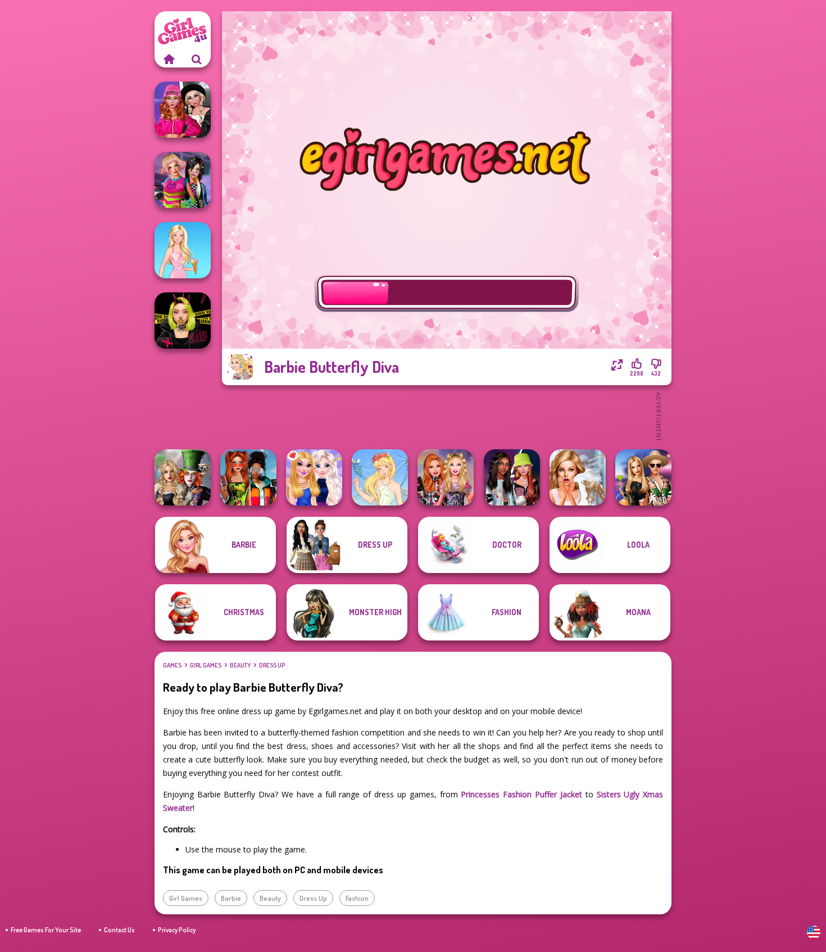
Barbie (231, 898)
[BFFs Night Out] (314, 477)
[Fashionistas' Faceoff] (512, 477)
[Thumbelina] (380, 477)
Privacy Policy (177, 930)
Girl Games (205, 665)
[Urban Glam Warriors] (183, 320)
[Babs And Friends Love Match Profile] (248, 477)
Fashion (357, 898)
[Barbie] (183, 250)
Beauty (240, 665)
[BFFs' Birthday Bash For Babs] (643, 477)
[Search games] (197, 59)
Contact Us (119, 930)
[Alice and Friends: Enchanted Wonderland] (183, 477)
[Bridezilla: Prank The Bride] (578, 477)
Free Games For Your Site (46, 930)
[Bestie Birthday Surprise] (445, 477)
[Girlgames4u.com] (169, 59)
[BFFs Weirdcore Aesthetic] (183, 180)
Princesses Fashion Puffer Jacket (521, 794)
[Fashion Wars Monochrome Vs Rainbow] (183, 110)
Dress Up (272, 665)
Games (172, 665)
